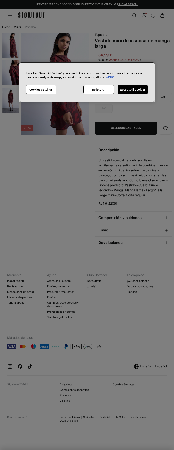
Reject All (99, 89)
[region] (87, 82)
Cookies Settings (41, 89)
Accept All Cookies (133, 89)
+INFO (110, 77)
